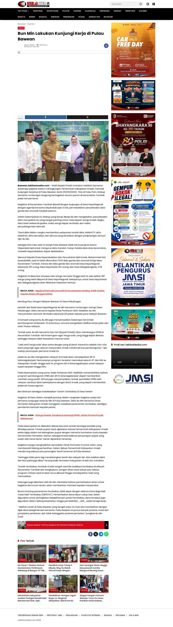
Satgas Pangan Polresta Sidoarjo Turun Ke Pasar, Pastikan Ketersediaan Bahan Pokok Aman (92, 598)
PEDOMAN (120, 615)
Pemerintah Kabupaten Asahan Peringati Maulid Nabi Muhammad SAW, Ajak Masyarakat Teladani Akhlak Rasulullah (32, 598)
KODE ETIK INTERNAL (90, 615)
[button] (140, 4)
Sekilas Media (29, 45)
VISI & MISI (134, 615)
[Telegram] (101, 534)
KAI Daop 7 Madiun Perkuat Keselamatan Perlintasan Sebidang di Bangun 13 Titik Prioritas (31, 568)
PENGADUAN (72, 615)
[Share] (45, 117)
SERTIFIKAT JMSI (54, 615)
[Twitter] (95, 534)
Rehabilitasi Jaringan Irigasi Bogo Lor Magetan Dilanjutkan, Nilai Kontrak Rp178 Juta (62, 598)
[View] (87, 117)
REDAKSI (108, 615)
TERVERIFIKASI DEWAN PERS (30, 615)
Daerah (21, 28)
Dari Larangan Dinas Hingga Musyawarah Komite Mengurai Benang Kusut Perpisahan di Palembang (93, 568)
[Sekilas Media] (33, 4)
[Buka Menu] (153, 4)
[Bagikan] (106, 45)
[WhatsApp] (106, 534)
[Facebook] (90, 534)
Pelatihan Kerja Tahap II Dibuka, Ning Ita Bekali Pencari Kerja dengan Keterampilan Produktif (60, 568)
